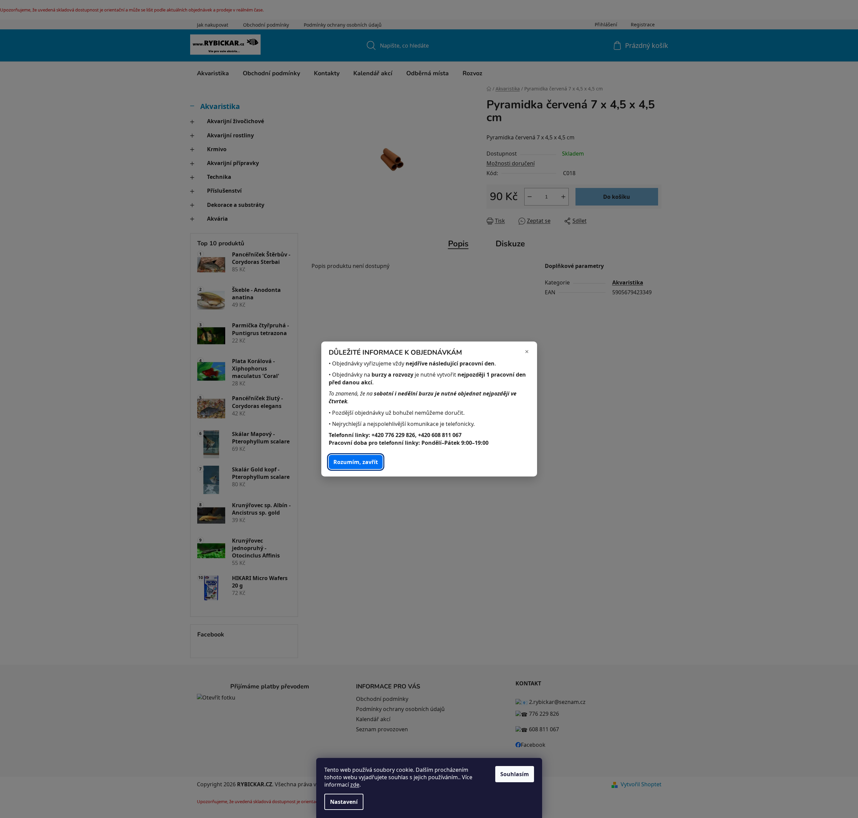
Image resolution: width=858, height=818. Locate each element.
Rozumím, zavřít (355, 462)
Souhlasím (514, 774)
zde (354, 784)
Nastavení (344, 802)
